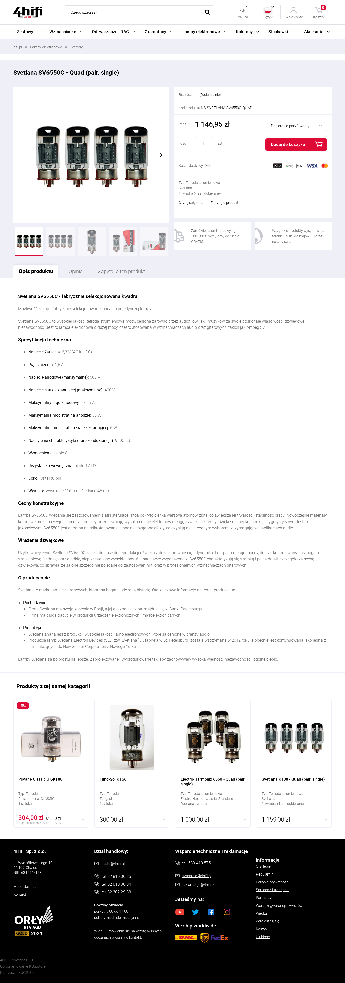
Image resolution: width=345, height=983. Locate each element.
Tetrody (76, 46)
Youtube (180, 912)
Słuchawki (278, 31)
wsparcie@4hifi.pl (196, 875)
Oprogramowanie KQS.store (23, 966)
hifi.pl (17, 46)
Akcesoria (313, 31)
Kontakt (19, 894)
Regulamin (264, 874)
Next (160, 155)
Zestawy (25, 31)
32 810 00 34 (119, 884)
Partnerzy (264, 897)
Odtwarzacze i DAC (110, 31)
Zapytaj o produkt (224, 202)
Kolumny (244, 31)
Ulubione (263, 936)
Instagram (227, 912)
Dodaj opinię (210, 94)
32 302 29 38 (119, 892)
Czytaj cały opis (191, 202)
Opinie (75, 271)
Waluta (242, 17)
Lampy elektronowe (201, 31)
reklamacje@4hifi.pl (198, 884)
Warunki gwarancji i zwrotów (279, 905)
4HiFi (27, 12)
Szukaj (207, 12)
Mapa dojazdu (24, 886)
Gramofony (155, 31)
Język (268, 17)
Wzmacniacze (62, 31)
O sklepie (263, 866)
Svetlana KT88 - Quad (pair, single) (294, 763)
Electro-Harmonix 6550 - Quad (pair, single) (213, 763)
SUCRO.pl (26, 972)
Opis (36, 271)
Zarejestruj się (267, 920)
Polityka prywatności (272, 881)
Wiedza (262, 913)
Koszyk (319, 12)
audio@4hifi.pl (113, 863)
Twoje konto (293, 17)
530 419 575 (199, 863)
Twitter (195, 912)
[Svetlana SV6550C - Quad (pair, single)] (91, 155)
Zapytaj (121, 271)
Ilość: (183, 143)
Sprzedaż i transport (272, 889)
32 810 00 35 (119, 876)
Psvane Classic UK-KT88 (50, 763)
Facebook (211, 912)
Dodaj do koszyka (288, 144)
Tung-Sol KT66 (131, 763)
